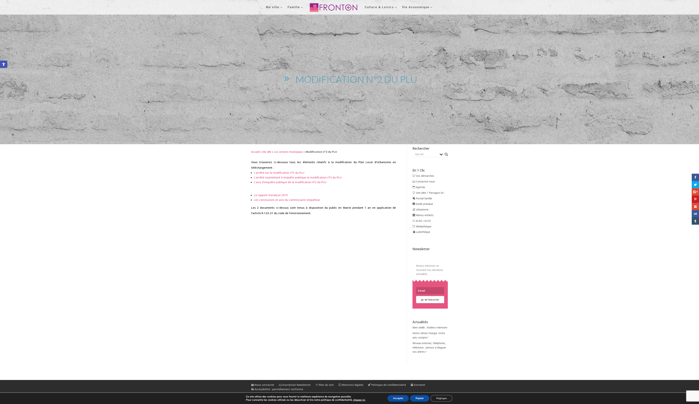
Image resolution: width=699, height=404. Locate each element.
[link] (3, 64)
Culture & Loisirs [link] (379, 7)
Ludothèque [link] (422, 232)
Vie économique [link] (415, 7)
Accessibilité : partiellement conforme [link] (278, 389)
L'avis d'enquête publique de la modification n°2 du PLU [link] (290, 182)
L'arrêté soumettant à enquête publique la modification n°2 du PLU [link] (298, 177)
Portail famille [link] (423, 198)
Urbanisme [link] (422, 209)
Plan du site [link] (326, 385)
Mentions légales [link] (352, 385)
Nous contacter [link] (264, 385)
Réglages (441, 398)
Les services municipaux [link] (288, 151)
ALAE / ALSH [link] (423, 220)
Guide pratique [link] (424, 204)
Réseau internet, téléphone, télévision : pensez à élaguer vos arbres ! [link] (429, 347)
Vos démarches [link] (424, 176)
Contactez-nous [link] (425, 181)
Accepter (398, 398)
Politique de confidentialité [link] (388, 385)
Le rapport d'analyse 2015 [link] (271, 195)
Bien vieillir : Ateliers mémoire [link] (429, 327)
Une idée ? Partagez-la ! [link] (429, 192)
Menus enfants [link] (424, 215)
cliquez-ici (359, 400)
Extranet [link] (419, 385)
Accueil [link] (255, 151)
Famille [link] (294, 7)
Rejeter (420, 398)
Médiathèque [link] (423, 226)
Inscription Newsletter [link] (296, 385)
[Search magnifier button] (446, 154)
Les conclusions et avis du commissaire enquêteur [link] (287, 200)
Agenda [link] (420, 187)
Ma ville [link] (272, 7)
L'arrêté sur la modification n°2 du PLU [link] (279, 172)
